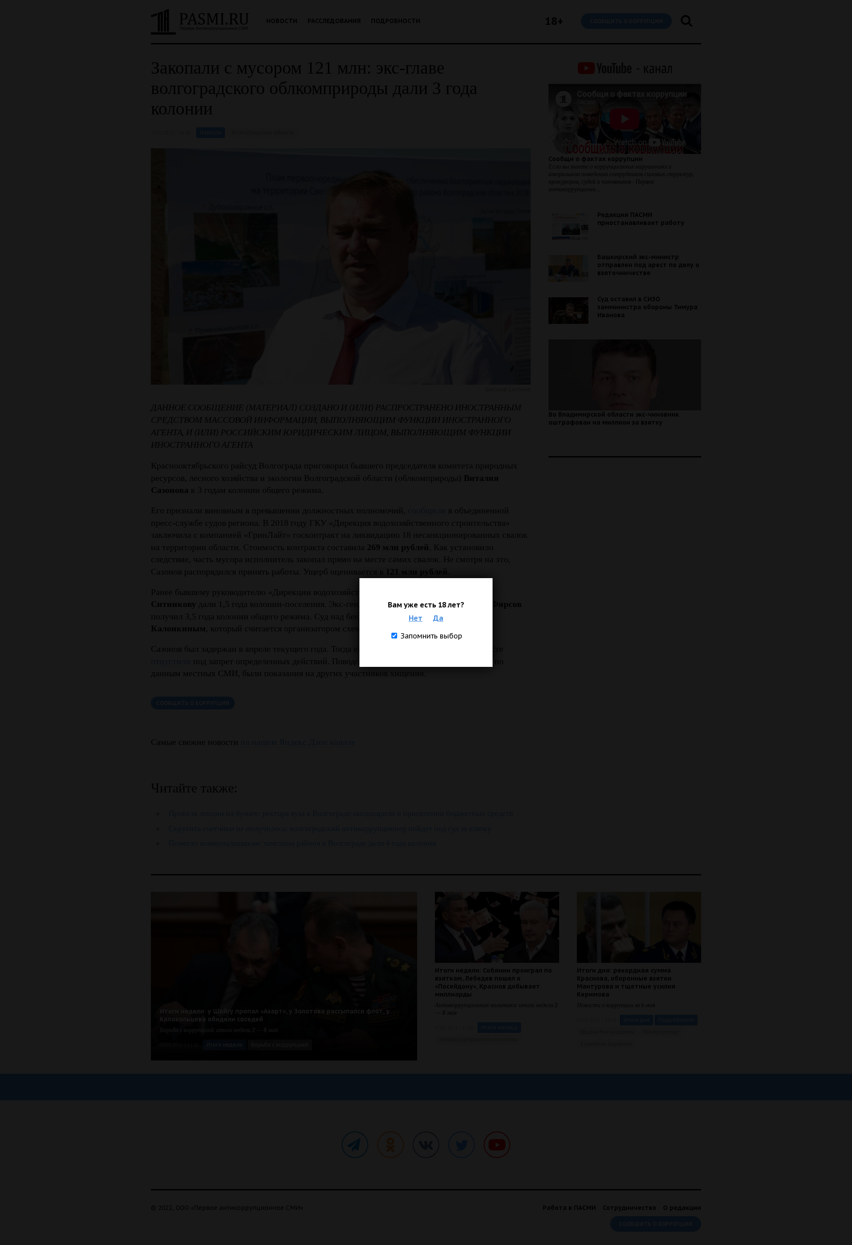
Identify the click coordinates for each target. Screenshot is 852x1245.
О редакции (682, 1208)
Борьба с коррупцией (279, 1044)
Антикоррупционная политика (477, 1039)
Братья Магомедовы (607, 1031)
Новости (281, 21)
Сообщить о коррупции (626, 21)
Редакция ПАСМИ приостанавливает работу (640, 219)
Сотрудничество (629, 1208)
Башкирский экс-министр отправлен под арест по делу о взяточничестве (648, 265)
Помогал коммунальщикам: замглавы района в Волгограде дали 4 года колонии (303, 843)
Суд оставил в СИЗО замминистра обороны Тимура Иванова (647, 307)
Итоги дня (636, 1019)
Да (438, 618)
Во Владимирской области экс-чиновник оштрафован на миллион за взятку (613, 418)
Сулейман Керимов (606, 1043)
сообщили (427, 510)
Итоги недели (224, 1044)
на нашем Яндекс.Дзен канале (298, 742)
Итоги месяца (499, 1027)
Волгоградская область (263, 132)
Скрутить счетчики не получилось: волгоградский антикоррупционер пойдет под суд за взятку (330, 828)
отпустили (171, 661)
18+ (554, 21)
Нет (415, 618)
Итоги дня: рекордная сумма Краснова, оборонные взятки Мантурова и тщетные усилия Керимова (626, 982)
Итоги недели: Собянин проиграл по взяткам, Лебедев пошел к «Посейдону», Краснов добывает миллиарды (493, 982)
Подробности (395, 21)
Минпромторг (661, 1031)
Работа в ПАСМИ (569, 1208)
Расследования (334, 21)
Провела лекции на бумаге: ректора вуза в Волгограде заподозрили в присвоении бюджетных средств (341, 813)
